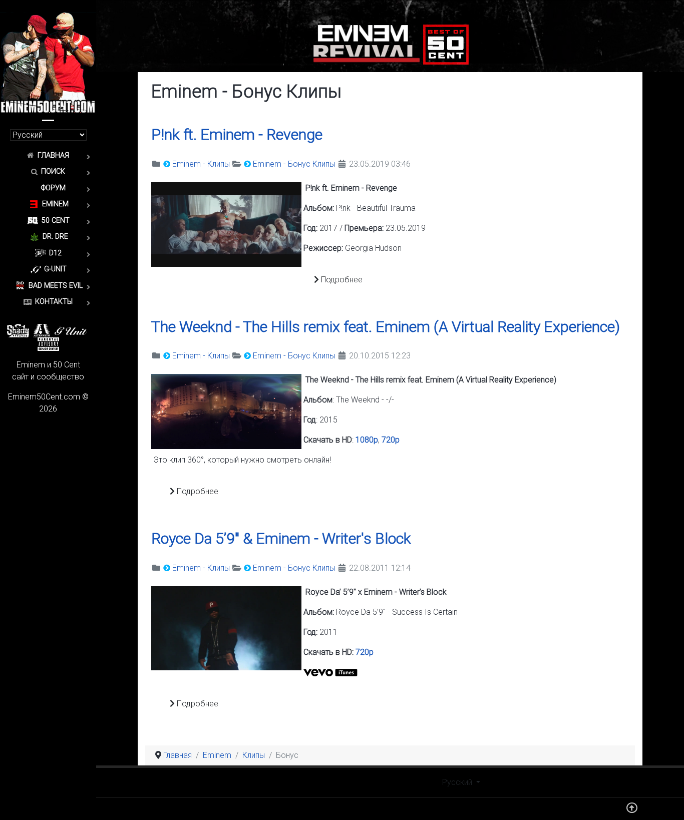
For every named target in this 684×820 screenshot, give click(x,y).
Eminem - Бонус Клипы (294, 164)
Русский (458, 782)
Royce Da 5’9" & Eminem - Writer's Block (281, 538)
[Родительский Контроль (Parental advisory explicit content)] (48, 343)
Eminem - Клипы (201, 164)
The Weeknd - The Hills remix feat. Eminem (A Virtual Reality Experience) (385, 326)
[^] (631, 810)
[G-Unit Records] (71, 330)
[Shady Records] (18, 330)
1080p (367, 440)
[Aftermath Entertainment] (42, 330)
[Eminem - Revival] (366, 44)
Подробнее (341, 279)
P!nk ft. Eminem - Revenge (236, 134)
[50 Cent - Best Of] (446, 44)
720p (391, 440)
